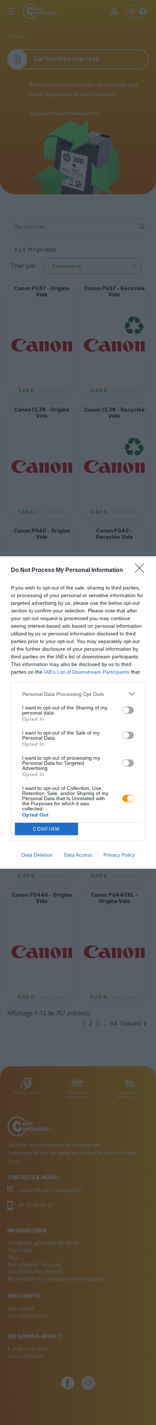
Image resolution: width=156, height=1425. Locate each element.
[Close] (142, 570)
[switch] (128, 710)
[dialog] (78, 712)
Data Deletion (37, 855)
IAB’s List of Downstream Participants (87, 672)
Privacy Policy (119, 855)
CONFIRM (46, 829)
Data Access (78, 855)
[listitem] (78, 694)
